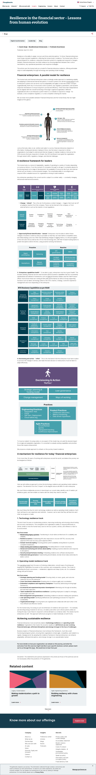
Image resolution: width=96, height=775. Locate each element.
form (33, 648)
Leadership (31, 41)
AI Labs (27, 746)
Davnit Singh (23, 47)
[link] (79, 720)
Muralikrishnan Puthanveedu (38, 47)
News (27, 748)
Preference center (46, 737)
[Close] (92, 765)
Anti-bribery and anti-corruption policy (62, 758)
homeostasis (70, 81)
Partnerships (29, 741)
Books (42, 743)
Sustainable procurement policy (62, 752)
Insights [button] (34, 6)
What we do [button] (5, 6)
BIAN (49, 276)
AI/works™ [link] (14, 6)
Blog (40, 41)
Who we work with (30, 743)
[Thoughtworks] (7, 1)
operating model (25, 565)
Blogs (42, 741)
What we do (28, 739)
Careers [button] (49, 6)
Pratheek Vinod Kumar (57, 47)
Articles (42, 739)
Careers (27, 754)
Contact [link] (62, 6)
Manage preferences (79, 769)
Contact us (28, 757)
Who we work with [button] (24, 6)
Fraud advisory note (62, 761)
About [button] (56, 6)
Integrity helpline (61, 749)
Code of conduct (61, 747)
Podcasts (43, 746)
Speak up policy (61, 755)
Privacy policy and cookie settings (61, 737)
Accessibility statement (63, 740)
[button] (48, 709)
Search (83, 6)
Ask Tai (91, 6)
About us (28, 737)
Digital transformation (18, 41)
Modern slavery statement (60, 743)
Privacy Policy (39, 772)
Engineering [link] (42, 6)
